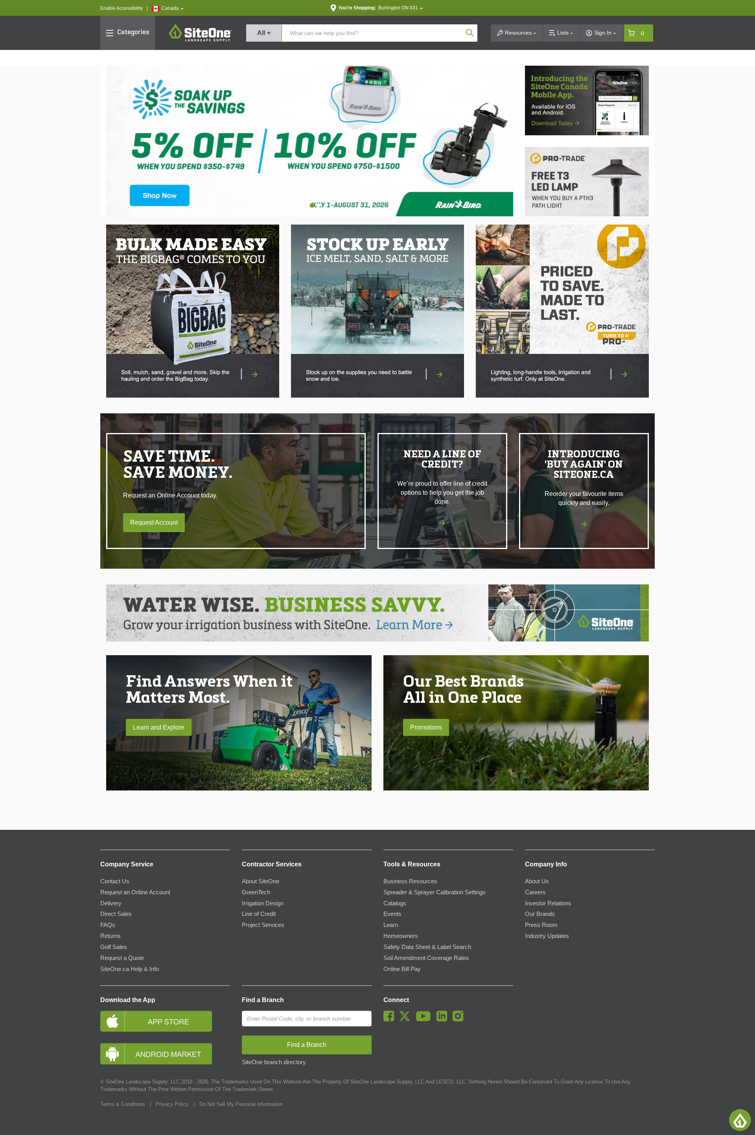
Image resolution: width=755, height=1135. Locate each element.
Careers (535, 892)
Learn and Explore (158, 727)
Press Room (541, 925)
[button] (168, 8)
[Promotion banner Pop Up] (192, 311)
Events (392, 914)
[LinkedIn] (443, 1019)
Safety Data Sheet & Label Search (427, 947)
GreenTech (256, 892)
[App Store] (165, 1021)
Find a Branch (263, 1000)
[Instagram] (460, 1019)
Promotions (426, 727)
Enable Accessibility (121, 8)
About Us (537, 881)
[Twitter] (407, 1019)
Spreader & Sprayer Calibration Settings (434, 892)
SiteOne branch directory (274, 1062)
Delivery (111, 903)
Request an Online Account (135, 892)
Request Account (154, 522)
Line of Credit (259, 914)
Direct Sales (116, 914)
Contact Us (114, 881)
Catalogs (394, 903)
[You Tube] (425, 1019)
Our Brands (540, 914)
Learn (390, 925)
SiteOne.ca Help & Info (129, 969)
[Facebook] (390, 1019)
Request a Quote (122, 958)
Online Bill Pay (402, 969)
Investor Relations (548, 903)
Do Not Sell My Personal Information (241, 1104)
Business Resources (410, 881)
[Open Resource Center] (740, 1120)
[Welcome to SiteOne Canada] (309, 141)
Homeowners (400, 936)
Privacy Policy (172, 1104)
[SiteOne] (200, 40)
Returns (110, 936)
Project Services (263, 925)
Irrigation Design (263, 903)
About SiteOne (260, 881)
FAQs (107, 925)
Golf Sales (113, 947)
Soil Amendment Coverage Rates (426, 958)
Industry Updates (547, 936)
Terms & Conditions (122, 1104)
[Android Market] (165, 1053)
